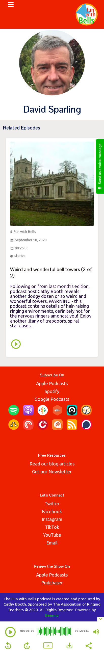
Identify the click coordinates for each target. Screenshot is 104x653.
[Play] (10, 632)
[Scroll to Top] (94, 607)
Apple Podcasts (52, 383)
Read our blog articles (52, 463)
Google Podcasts (52, 399)
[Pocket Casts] (28, 428)
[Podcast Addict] (57, 428)
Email (52, 542)
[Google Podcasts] (42, 413)
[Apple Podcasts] (28, 413)
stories (19, 256)
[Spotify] (13, 413)
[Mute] (96, 632)
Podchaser (52, 582)
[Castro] (72, 413)
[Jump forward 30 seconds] (26, 645)
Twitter (52, 503)
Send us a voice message (99, 164)
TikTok (52, 527)
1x (47, 645)
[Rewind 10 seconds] (8, 645)
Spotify (52, 391)
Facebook (52, 511)
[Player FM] (42, 428)
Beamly (52, 615)
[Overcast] (86, 413)
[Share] (88, 645)
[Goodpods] (13, 428)
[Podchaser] (86, 428)
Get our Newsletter (52, 471)
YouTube (52, 534)
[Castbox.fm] (57, 413)
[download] (69, 645)
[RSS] (72, 428)
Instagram (52, 519)
